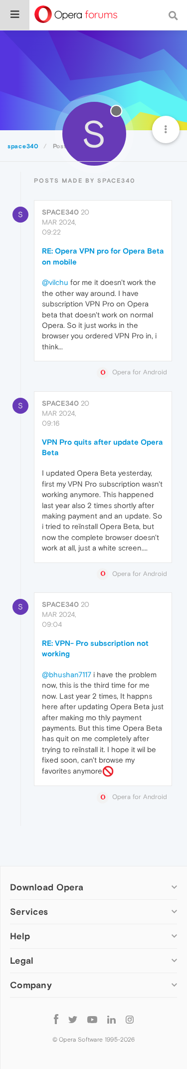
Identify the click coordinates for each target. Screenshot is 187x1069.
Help (20, 936)
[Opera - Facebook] (56, 1019)
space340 (60, 212)
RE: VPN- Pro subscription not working (95, 648)
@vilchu (55, 282)
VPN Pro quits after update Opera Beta (102, 447)
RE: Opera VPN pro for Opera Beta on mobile (103, 256)
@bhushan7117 (66, 674)
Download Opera (46, 887)
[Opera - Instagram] (130, 1019)
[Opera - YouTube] (92, 1019)
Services (29, 911)
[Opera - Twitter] (72, 1019)
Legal (22, 960)
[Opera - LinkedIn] (111, 1019)
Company (31, 985)
